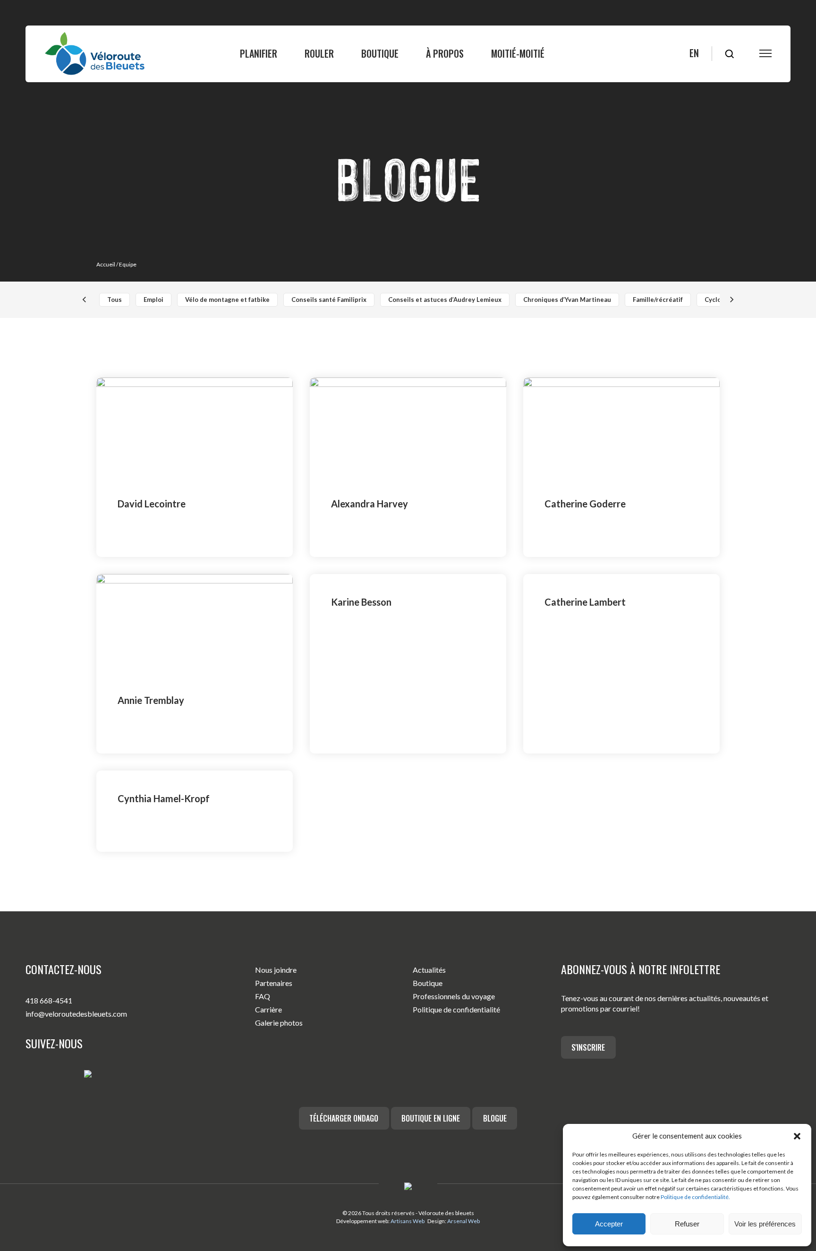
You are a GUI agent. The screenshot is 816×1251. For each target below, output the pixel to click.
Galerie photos (279, 1022)
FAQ (262, 996)
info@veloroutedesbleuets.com (76, 1013)
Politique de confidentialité (456, 1009)
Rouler (319, 53)
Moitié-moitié (517, 53)
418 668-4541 (49, 1000)
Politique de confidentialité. (695, 1196)
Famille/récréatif (658, 299)
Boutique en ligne (430, 1118)
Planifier (258, 53)
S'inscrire (588, 1047)
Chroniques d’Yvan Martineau (567, 299)
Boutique (380, 53)
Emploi (153, 299)
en (694, 53)
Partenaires (273, 982)
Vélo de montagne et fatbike (227, 299)
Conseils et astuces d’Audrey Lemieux (445, 299)
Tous (114, 299)
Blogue (495, 1118)
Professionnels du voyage (454, 996)
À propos (445, 53)
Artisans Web (408, 1221)
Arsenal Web (463, 1221)
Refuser (687, 1224)
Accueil (105, 264)
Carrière (268, 1009)
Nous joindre (276, 969)
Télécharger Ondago (343, 1118)
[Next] (731, 299)
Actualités (429, 969)
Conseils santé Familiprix (328, 299)
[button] (797, 1136)
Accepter (609, 1224)
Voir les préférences (765, 1224)
